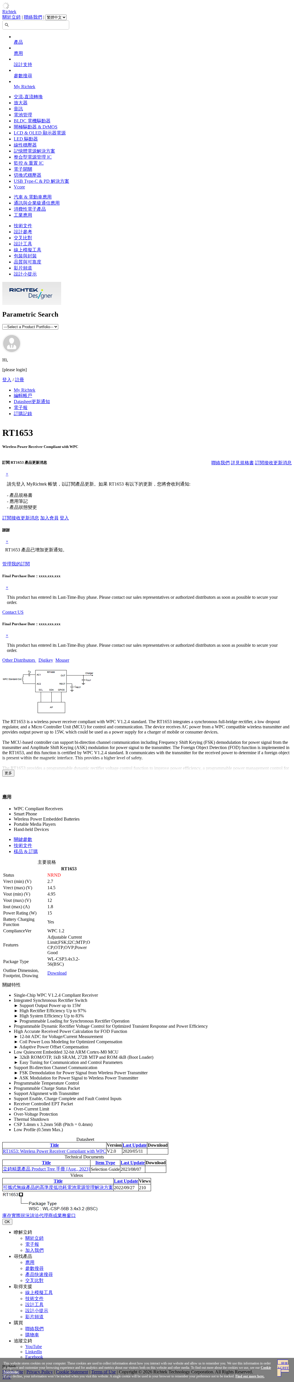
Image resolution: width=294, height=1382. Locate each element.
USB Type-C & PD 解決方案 (41, 181)
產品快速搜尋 (39, 1274)
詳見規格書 (242, 462)
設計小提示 (25, 274)
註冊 (19, 379)
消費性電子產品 (30, 209)
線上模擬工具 (27, 249)
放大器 (21, 102)
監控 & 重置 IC (29, 163)
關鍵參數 (23, 839)
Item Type (105, 1162)
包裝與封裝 (25, 255)
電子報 (21, 407)
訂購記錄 (23, 413)
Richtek (9, 11)
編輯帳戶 (23, 395)
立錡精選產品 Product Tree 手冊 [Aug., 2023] (46, 1169)
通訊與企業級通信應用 (37, 203)
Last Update (135, 1145)
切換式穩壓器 (27, 175)
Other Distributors (19, 660)
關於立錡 (11, 17)
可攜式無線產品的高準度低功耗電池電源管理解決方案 (58, 1187)
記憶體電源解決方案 (34, 151)
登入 (6, 379)
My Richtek (24, 86)
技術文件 (23, 225)
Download (57, 973)
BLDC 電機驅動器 (32, 120)
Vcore (19, 186)
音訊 (18, 108)
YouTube (33, 1346)
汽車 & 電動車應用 (33, 197)
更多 (8, 773)
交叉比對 (23, 237)
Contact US (13, 612)
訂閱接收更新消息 (273, 462)
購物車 (32, 1334)
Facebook (34, 1356)
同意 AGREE (283, 1366)
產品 (18, 42)
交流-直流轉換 (28, 96)
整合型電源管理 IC (33, 157)
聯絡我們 (33, 17)
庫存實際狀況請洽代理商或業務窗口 (39, 1215)
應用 (18, 53)
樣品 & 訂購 (26, 851)
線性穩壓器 (25, 145)
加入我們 (34, 1250)
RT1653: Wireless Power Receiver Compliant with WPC (54, 1151)
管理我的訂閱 (16, 563)
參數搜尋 (23, 75)
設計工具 (23, 243)
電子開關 (23, 169)
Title (54, 1145)
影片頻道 (23, 267)
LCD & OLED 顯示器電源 (40, 132)
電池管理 (23, 114)
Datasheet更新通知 (32, 401)
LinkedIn (33, 1351)
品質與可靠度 (27, 261)
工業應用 (23, 215)
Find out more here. (249, 1376)
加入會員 (49, 517)
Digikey (45, 660)
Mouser (62, 660)
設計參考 (23, 231)
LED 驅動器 (26, 138)
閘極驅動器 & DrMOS (35, 126)
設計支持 (23, 64)
